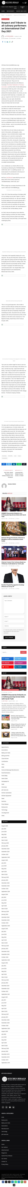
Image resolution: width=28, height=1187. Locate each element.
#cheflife (10, 455)
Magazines (11, 6)
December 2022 (5, 951)
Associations (5, 750)
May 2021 (4, 1005)
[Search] (23, 3)
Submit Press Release (6, 1155)
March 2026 (4, 840)
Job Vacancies (5, 790)
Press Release (5, 804)
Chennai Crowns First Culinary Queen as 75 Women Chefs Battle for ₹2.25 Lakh (13, 563)
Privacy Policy (4, 1164)
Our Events (4, 1158)
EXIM (3, 767)
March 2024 (4, 908)
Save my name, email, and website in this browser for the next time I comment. (14, 631)
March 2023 (4, 943)
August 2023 (5, 928)
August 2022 (5, 963)
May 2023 (4, 937)
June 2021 (4, 1002)
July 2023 (4, 931)
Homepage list (5, 781)
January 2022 (5, 983)
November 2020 (5, 1022)
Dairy (3, 764)
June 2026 (4, 831)
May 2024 (4, 903)
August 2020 (5, 1031)
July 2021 (4, 1000)
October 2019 (5, 1060)
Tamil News (15, 7)
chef (15, 455)
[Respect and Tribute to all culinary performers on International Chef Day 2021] (14, 53)
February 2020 (5, 1048)
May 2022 (4, 971)
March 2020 (4, 1045)
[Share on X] (6, 1182)
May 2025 (4, 868)
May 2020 (4, 1040)
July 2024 (4, 897)
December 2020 (5, 1020)
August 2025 (5, 860)
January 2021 (5, 1017)
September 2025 (6, 857)
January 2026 (5, 846)
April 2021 (4, 1008)
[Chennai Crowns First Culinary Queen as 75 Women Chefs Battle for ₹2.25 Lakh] (14, 553)
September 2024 (6, 891)
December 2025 (5, 848)
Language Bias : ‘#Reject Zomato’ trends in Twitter (19, 474)
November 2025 (5, 851)
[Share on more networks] (14, 1185)
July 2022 (4, 965)
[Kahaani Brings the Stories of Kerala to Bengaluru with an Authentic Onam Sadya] (14, 529)
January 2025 (5, 880)
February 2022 (5, 980)
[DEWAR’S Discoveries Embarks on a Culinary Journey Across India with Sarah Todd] (14, 504)
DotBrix (3, 1178)
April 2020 (4, 1042)
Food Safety (4, 775)
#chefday (4, 455)
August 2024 (5, 894)
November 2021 (5, 988)
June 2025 (4, 866)
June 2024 (4, 900)
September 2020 (6, 1028)
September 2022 (6, 960)
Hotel (3, 784)
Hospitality (4, 458)
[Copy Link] (12, 42)
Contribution (5, 761)
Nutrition (4, 801)
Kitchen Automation (6, 792)
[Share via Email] (22, 1182)
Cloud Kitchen (5, 758)
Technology (4, 810)
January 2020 (5, 1051)
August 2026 (5, 826)
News (3, 798)
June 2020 (4, 1037)
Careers (3, 6)
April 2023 (4, 940)
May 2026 (4, 834)
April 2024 (4, 905)
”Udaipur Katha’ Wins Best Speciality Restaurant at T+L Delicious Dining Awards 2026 (18, 734)
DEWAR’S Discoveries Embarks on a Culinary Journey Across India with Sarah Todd (13, 514)
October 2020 (5, 1025)
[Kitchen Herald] (10, 3)
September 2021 (6, 994)
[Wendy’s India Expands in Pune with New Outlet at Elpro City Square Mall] (6, 718)
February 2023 (5, 945)
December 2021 (5, 985)
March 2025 (4, 874)
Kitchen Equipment (6, 795)
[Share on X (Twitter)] (5, 42)
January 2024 (5, 914)
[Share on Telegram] (19, 1182)
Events (6, 6)
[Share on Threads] (9, 1182)
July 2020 (4, 1034)
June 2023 (4, 934)
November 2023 (5, 920)
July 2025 (4, 863)
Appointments (5, 747)
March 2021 (4, 1011)
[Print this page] (25, 1182)
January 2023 (5, 948)
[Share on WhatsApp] (10, 42)
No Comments (5, 38)
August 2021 (5, 997)
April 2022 (4, 974)
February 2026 (5, 843)
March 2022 (4, 977)
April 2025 (4, 871)
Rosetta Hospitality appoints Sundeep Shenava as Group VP (12, 585)
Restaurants (10, 11)
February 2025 (5, 877)
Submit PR (22, 7)
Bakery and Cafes (21, 11)
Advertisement (5, 1150)
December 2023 (5, 917)
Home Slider (5, 778)
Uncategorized (5, 19)
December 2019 (5, 1054)
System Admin (9, 36)
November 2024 (5, 885)
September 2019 (6, 1062)
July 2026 (4, 828)
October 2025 (5, 854)
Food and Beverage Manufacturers (10, 689)
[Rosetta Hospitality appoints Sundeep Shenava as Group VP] (14, 576)
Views (3, 815)
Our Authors (4, 1147)
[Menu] (26, 3)
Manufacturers (5, 1128)
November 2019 (5, 1057)
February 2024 (5, 911)
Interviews (4, 787)
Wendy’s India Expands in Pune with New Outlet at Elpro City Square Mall (18, 717)
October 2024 (5, 888)
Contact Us (4, 1161)
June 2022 (4, 968)
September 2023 (6, 925)
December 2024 (5, 883)
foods (19, 455)
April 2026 (4, 837)
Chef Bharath (9, 177)
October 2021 (5, 991)
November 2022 (5, 954)
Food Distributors (6, 772)
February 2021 (5, 1014)
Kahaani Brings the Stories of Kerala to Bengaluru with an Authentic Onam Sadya (13, 539)
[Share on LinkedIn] (7, 42)
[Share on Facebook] (2, 42)
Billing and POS (5, 755)
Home (3, 11)
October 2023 (5, 923)
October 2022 (5, 957)
